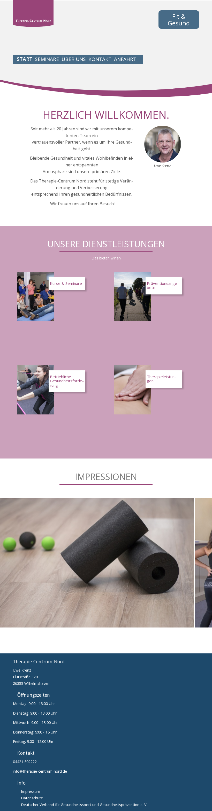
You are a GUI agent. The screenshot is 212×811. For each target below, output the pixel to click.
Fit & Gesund (179, 19)
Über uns (74, 59)
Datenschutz (32, 797)
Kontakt (99, 59)
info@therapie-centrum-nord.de (40, 771)
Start (24, 59)
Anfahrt (125, 59)
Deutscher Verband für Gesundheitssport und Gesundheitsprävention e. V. (84, 804)
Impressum (30, 791)
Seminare (47, 59)
